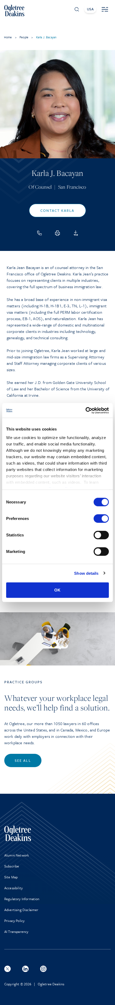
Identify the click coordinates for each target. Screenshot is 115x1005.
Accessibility (13, 888)
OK (57, 590)
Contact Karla (57, 210)
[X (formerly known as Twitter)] (7, 969)
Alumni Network (16, 855)
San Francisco (72, 187)
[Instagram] (43, 969)
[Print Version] (57, 233)
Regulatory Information (22, 898)
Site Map (11, 877)
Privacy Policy (14, 920)
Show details (86, 573)
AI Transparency (16, 931)
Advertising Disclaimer (21, 909)
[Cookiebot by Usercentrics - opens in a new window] (85, 410)
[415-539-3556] (39, 233)
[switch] (101, 518)
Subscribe (11, 866)
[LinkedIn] (25, 969)
